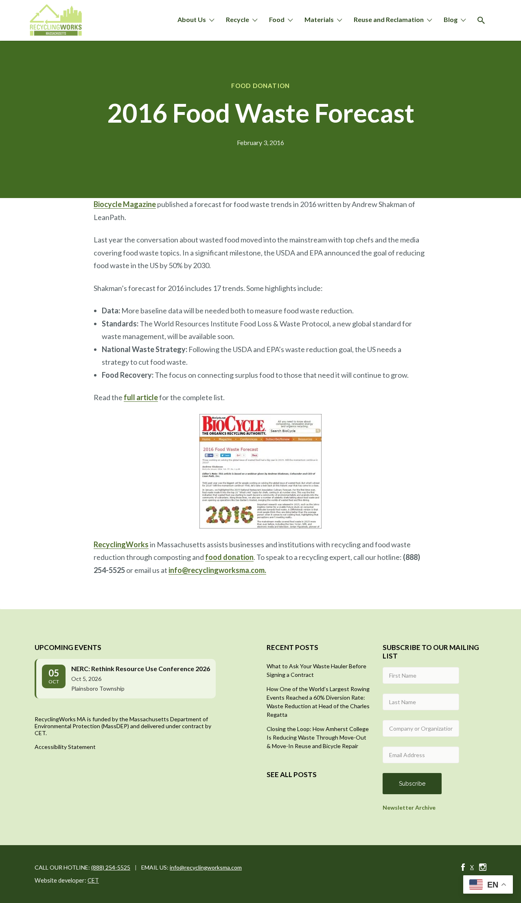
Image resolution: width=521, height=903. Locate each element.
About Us (191, 19)
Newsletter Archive (409, 807)
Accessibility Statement (65, 746)
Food (277, 19)
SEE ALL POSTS (292, 774)
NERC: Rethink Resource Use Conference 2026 (140, 668)
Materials (319, 19)
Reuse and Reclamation (389, 19)
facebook (463, 867)
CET (93, 880)
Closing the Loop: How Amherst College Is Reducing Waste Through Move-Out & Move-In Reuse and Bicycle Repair (318, 737)
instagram (482, 867)
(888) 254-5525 (110, 867)
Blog (451, 19)
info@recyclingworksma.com (206, 867)
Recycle (237, 19)
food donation (229, 557)
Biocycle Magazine (125, 204)
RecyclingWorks (121, 544)
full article (141, 397)
